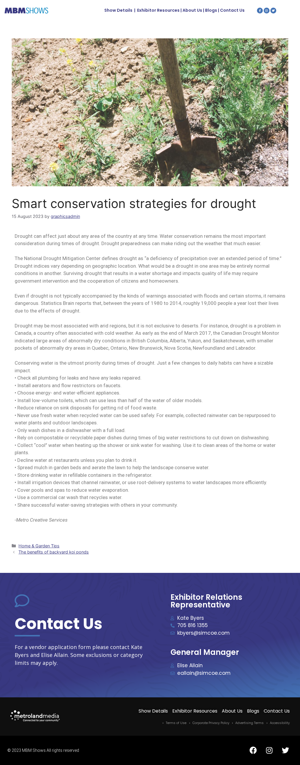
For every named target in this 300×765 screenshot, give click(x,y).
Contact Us (232, 10)
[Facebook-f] (260, 10)
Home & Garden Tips (38, 545)
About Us (192, 10)
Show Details (118, 10)
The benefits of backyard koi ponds (53, 551)
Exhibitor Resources (158, 10)
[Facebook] (253, 750)
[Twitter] (273, 10)
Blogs (211, 10)
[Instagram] (267, 10)
